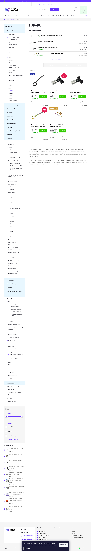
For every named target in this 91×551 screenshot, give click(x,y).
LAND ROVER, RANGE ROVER (16, 75)
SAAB (10, 78)
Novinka (10, 431)
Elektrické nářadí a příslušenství (14, 291)
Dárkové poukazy (11, 383)
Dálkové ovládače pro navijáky (16, 172)
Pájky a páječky (10, 295)
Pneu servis (9, 127)
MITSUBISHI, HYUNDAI (14, 68)
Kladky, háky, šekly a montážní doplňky (16, 169)
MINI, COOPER (12, 47)
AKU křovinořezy (13, 349)
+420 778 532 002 (28, 539)
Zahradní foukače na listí (13, 365)
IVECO (10, 83)
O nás (5, 4)
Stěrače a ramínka (12, 242)
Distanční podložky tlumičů (16, 208)
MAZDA (10, 85)
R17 (11, 200)
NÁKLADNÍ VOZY (12, 101)
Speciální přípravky (11, 30)
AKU (11, 343)
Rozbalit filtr (13, 440)
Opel (11, 226)
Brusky (11, 321)
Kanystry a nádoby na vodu (14, 324)
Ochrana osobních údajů (77, 535)
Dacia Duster (12, 211)
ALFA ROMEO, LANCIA (14, 40)
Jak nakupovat (11, 4)
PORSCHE (11, 93)
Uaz (11, 229)
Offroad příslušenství (12, 142)
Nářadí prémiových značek (13, 387)
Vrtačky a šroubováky (13, 352)
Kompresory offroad (12, 181)
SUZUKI (10, 95)
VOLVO (10, 73)
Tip (9, 433)
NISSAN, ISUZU (12, 65)
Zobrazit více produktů (57, 59)
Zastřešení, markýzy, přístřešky (15, 261)
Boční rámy (10, 276)
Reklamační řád (42, 537)
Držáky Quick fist (12, 266)
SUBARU (11, 90)
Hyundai (12, 223)
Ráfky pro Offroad (12, 184)
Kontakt (74, 533)
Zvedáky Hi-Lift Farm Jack (14, 179)
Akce (9, 429)
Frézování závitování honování (14, 120)
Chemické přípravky (11, 284)
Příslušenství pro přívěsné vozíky (15, 327)
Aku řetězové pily (15, 306)
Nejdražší (65, 65)
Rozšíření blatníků (12, 268)
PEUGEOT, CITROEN (13, 50)
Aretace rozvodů (11, 34)
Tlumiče (10, 206)
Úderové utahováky (12, 375)
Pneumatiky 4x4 (11, 192)
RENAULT (11, 60)
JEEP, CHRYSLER (12, 70)
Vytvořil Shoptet (84, 548)
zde (55, 545)
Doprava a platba (20, 4)
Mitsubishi (12, 221)
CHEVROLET (11, 80)
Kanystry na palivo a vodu (14, 252)
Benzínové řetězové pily (16, 309)
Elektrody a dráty (12, 401)
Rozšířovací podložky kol (13, 271)
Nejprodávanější (36, 65)
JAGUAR (10, 88)
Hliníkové (12, 189)
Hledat (55, 10)
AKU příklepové (14, 358)
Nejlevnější (50, 65)
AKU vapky (12, 257)
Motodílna (9, 138)
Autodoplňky (10, 134)
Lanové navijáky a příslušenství (15, 160)
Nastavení (27, 548)
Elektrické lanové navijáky (15, 163)
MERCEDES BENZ (13, 45)
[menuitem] (11, 16)
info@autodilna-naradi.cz (28, 536)
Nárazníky (10, 245)
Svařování (9, 399)
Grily (9, 332)
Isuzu (11, 218)
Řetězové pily (13, 304)
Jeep (11, 236)
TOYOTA (10, 98)
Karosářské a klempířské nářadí (14, 131)
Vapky (9, 255)
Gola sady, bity (11, 389)
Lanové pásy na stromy (15, 157)
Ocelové (11, 186)
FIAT (10, 52)
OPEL (10, 57)
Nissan (11, 213)
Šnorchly (10, 239)
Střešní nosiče (11, 144)
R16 (11, 197)
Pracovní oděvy (10, 280)
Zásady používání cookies (77, 537)
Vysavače (10, 329)
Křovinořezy (11, 346)
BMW (10, 42)
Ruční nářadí (10, 116)
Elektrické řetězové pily (16, 311)
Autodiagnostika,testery (12, 105)
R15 (11, 195)
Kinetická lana (13, 150)
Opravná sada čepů (12, 273)
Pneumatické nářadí (11, 123)
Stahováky (9, 112)
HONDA (10, 62)
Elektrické (12, 372)
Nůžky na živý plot (12, 334)
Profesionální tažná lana (15, 152)
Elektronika (9, 287)
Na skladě (10, 427)
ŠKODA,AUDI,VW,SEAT (14, 37)
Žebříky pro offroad (12, 263)
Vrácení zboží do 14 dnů (44, 535)
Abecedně (80, 65)
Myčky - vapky (11, 340)
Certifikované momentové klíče (15, 392)
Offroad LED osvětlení (13, 247)
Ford (11, 234)
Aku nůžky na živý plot (15, 337)
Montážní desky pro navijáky (16, 166)
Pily (9, 301)
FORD (10, 55)
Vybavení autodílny (11, 108)
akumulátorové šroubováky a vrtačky (16, 355)
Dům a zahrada (10, 298)
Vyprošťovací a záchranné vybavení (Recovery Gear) (16, 176)
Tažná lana (10, 147)
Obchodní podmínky (43, 539)
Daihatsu (12, 216)
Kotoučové (12, 318)
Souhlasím (63, 544)
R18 (11, 202)
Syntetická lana (13, 155)
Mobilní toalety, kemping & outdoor (16, 250)
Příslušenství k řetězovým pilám (17, 315)
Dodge (11, 231)
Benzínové (12, 370)
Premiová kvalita (11, 436)
